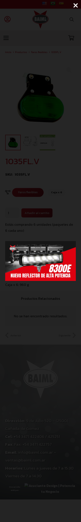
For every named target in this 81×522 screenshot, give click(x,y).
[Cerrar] (75, 5)
